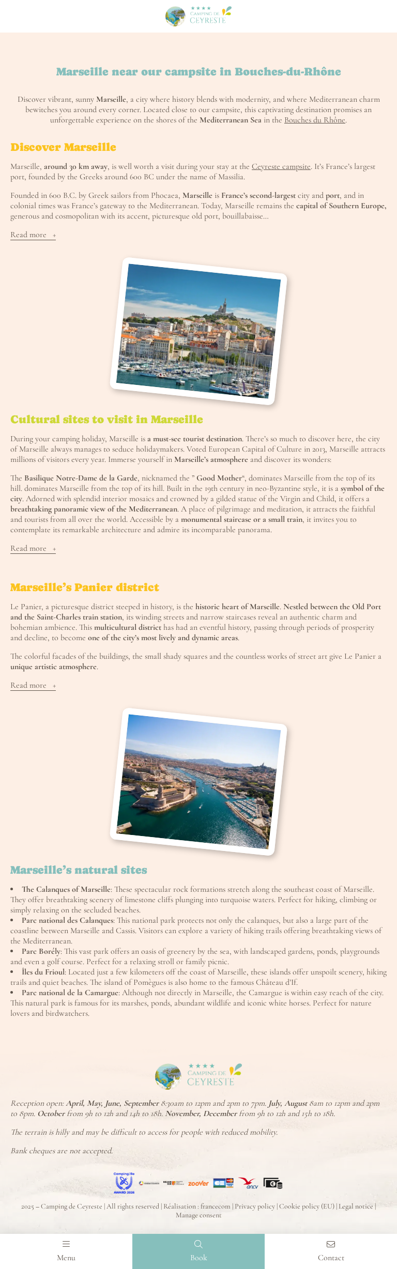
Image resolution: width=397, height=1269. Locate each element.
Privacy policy (255, 1206)
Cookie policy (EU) (306, 1206)
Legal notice (356, 1206)
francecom (216, 1206)
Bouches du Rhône (314, 120)
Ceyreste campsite (281, 166)
